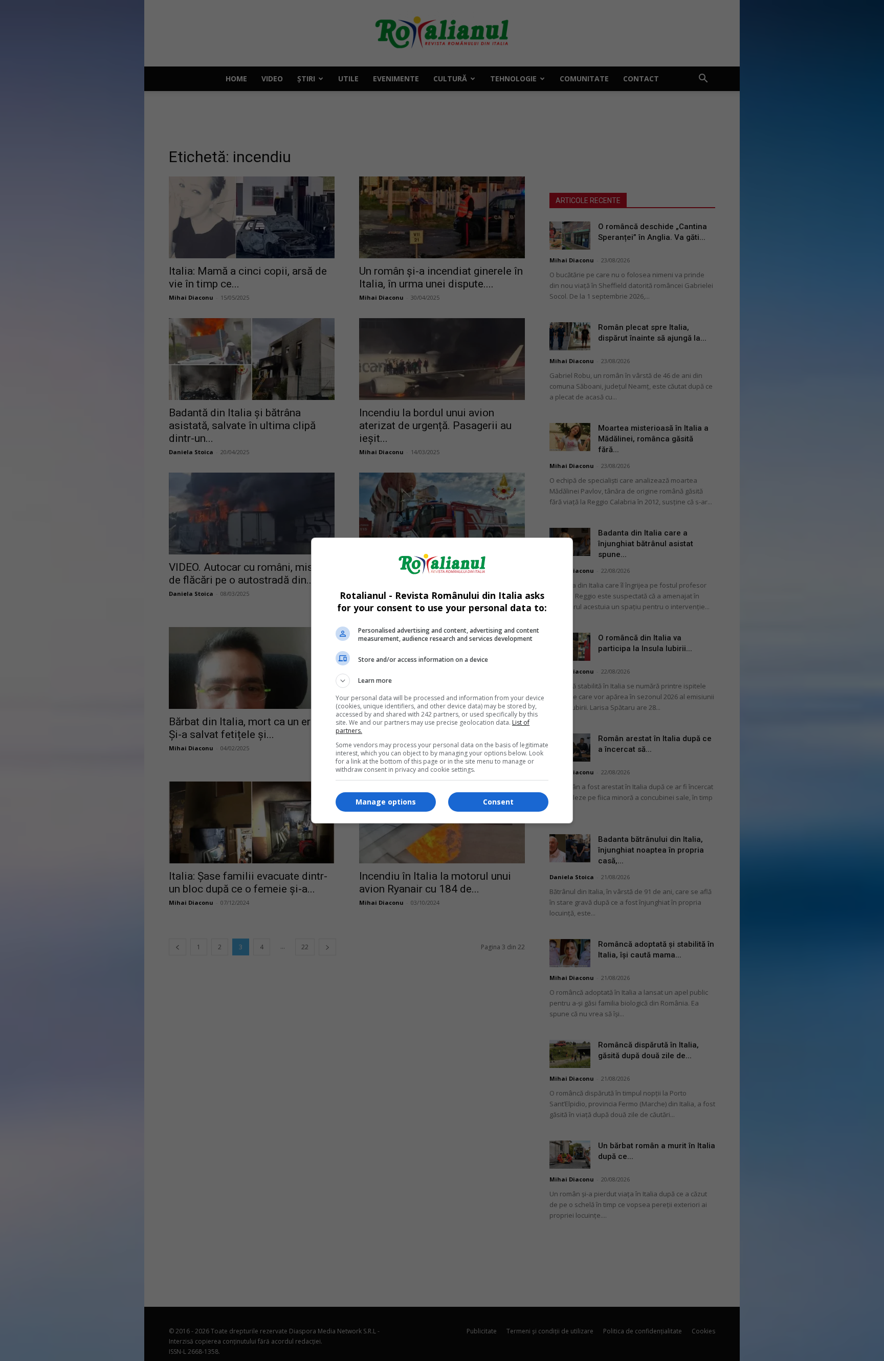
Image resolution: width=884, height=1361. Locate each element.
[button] (442, 681)
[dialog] (442, 680)
